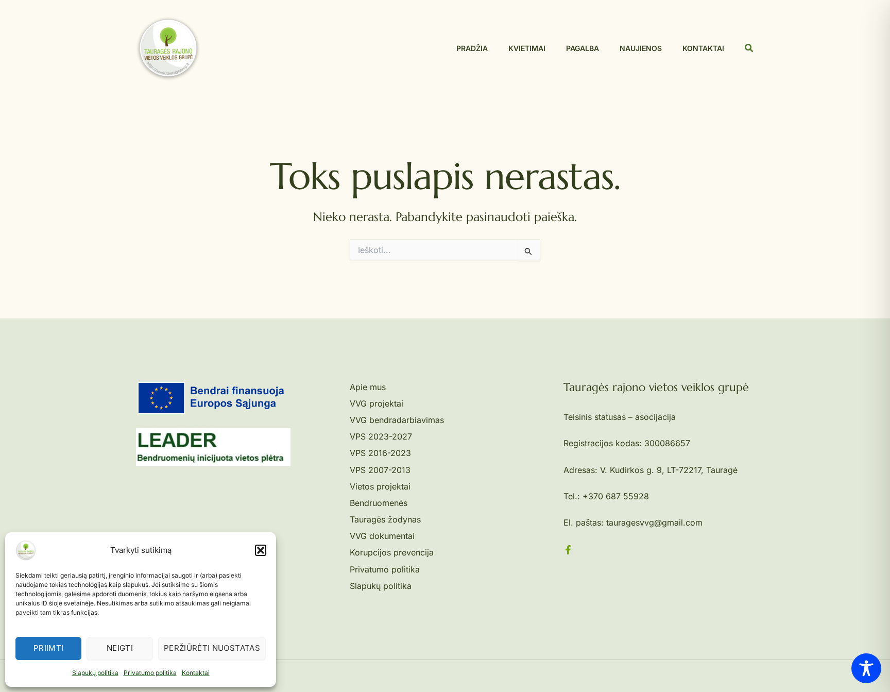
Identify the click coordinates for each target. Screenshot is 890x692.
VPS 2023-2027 (381, 436)
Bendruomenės (378, 503)
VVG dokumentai (382, 536)
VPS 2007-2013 (380, 470)
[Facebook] (568, 549)
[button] (260, 550)
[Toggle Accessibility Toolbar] (866, 668)
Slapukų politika (95, 673)
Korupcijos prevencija (392, 552)
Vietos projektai (380, 486)
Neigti (120, 648)
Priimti (48, 648)
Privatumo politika (150, 673)
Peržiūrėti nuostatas (212, 648)
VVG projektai (376, 403)
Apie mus (368, 387)
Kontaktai (196, 673)
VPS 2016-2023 (380, 453)
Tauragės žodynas (385, 519)
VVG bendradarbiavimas (397, 420)
